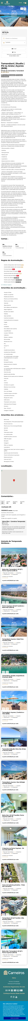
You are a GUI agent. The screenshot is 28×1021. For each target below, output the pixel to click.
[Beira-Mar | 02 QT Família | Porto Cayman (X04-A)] (14, 803)
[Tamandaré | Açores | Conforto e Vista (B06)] (14, 700)
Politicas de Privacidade (14, 983)
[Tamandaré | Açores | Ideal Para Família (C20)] (14, 627)
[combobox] (15, 42)
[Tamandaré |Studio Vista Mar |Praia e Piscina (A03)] (14, 737)
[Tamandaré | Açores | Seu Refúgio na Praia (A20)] (14, 770)
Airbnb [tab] (8, 502)
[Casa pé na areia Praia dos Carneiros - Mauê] (14, 873)
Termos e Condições (14, 981)
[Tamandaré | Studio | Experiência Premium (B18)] (14, 663)
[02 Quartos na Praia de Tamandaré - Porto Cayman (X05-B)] (14, 594)
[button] (4, 24)
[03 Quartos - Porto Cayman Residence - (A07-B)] (14, 836)
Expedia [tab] (22, 502)
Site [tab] (3, 502)
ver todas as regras (6, 284)
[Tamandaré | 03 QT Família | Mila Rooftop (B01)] (14, 906)
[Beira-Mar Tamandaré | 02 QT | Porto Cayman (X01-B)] (14, 939)
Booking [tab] (15, 502)
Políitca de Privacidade (15, 1015)
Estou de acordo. (15, 1018)
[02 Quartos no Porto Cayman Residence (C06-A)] (14, 557)
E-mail (14, 48)
